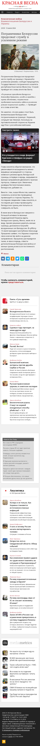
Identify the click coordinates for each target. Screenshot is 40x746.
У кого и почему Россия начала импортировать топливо (20, 529)
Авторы (34, 12)
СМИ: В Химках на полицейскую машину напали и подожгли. (23, 688)
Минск (6, 254)
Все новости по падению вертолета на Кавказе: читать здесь (22, 673)
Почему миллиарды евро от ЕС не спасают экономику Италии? (22, 600)
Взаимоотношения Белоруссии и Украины (16, 22)
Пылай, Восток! (16, 346)
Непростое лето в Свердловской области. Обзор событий (23, 543)
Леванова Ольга (15, 577)
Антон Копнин (15, 596)
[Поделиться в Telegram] (8, 259)
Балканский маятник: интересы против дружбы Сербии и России (21, 365)
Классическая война (11, 19)
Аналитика (25, 12)
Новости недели (15, 325)
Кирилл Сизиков (15, 556)
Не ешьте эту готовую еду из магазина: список (22, 652)
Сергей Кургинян (15, 309)
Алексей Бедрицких (16, 524)
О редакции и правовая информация (16, 730)
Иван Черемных (15, 539)
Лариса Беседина (15, 400)
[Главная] (20, 5)
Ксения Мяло (14, 382)
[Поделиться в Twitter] (17, 259)
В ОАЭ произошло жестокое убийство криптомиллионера (22, 659)
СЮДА (10, 737)
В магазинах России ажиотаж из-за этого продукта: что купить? (22, 681)
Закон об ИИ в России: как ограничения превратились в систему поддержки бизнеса (23, 617)
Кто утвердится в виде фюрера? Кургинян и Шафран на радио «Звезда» (18, 158)
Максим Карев (14, 344)
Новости (9, 12)
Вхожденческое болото (20, 311)
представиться (15, 282)
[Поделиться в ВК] (3, 259)
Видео (17, 12)
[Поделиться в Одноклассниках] (13, 259)
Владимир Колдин (16, 360)
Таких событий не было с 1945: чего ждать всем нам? (23, 666)
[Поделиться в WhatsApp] (22, 259)
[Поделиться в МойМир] (27, 259)
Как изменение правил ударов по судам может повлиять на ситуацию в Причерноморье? (23, 560)
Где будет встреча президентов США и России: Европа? (23, 695)
